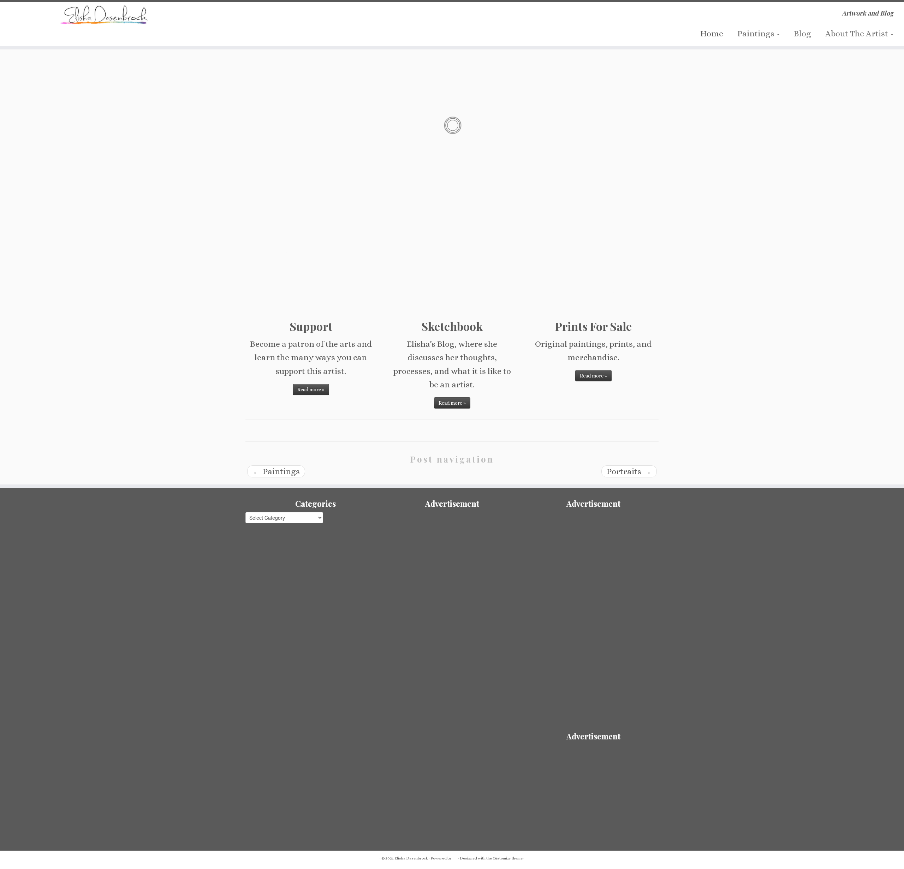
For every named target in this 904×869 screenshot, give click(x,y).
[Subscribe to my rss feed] (245, 17)
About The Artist (857, 33)
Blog (802, 33)
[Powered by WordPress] (454, 857)
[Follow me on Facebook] (271, 17)
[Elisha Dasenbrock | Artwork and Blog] (104, 14)
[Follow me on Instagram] (284, 17)
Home (711, 33)
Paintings (756, 33)
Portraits (629, 471)
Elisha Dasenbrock (411, 858)
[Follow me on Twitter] (258, 17)
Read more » (311, 389)
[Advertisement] (452, 561)
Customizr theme (508, 858)
